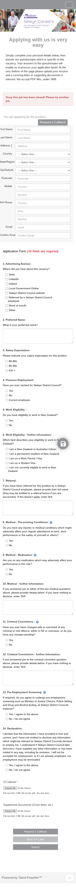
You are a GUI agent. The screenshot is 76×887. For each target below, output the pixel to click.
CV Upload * (10, 781)
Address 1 (6, 145)
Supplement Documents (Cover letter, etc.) (28, 804)
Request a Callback (53, 122)
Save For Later (35, 839)
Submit (35, 847)
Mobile (8, 186)
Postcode (6, 178)
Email (9, 226)
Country (7, 153)
